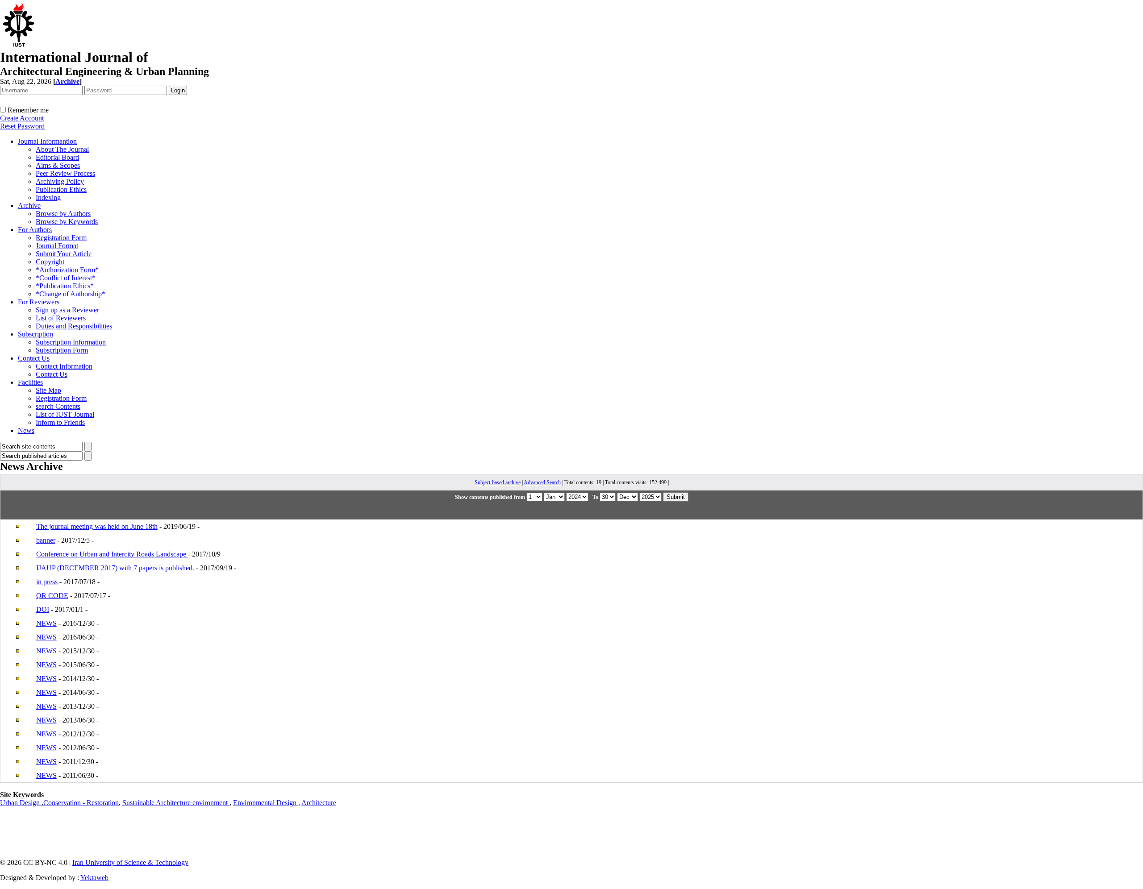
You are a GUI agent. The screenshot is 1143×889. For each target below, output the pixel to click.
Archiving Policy (60, 181)
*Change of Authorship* (70, 294)
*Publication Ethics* (65, 286)
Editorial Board (57, 157)
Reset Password (22, 126)
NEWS (46, 623)
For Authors (35, 229)
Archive (29, 205)
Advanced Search (542, 482)
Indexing (48, 197)
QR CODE (52, 595)
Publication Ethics (61, 189)
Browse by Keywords (67, 221)
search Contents (58, 406)
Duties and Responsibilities (74, 326)
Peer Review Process (65, 173)
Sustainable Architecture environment (175, 802)
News (26, 430)
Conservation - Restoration (81, 802)
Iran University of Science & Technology (130, 862)
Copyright (50, 262)
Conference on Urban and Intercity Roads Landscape (112, 554)
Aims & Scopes (58, 165)
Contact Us (34, 358)
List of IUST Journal (65, 414)
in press (47, 582)
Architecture (318, 802)
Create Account (22, 118)
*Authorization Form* (67, 270)
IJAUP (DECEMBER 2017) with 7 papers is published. (115, 568)
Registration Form (61, 237)
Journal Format (57, 245)
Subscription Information (71, 342)
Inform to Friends (60, 422)
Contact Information (64, 366)
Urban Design (21, 802)
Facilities (30, 382)
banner (45, 540)
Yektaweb (94, 877)
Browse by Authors (63, 213)
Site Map (48, 390)
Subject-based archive (498, 482)
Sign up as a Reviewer (67, 310)
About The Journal (62, 149)
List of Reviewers (61, 318)
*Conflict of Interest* (66, 278)
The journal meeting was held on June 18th (97, 526)
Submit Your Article (64, 254)
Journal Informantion (47, 141)
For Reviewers (38, 302)
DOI (42, 609)
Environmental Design (265, 802)
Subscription (35, 334)
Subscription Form (62, 350)
